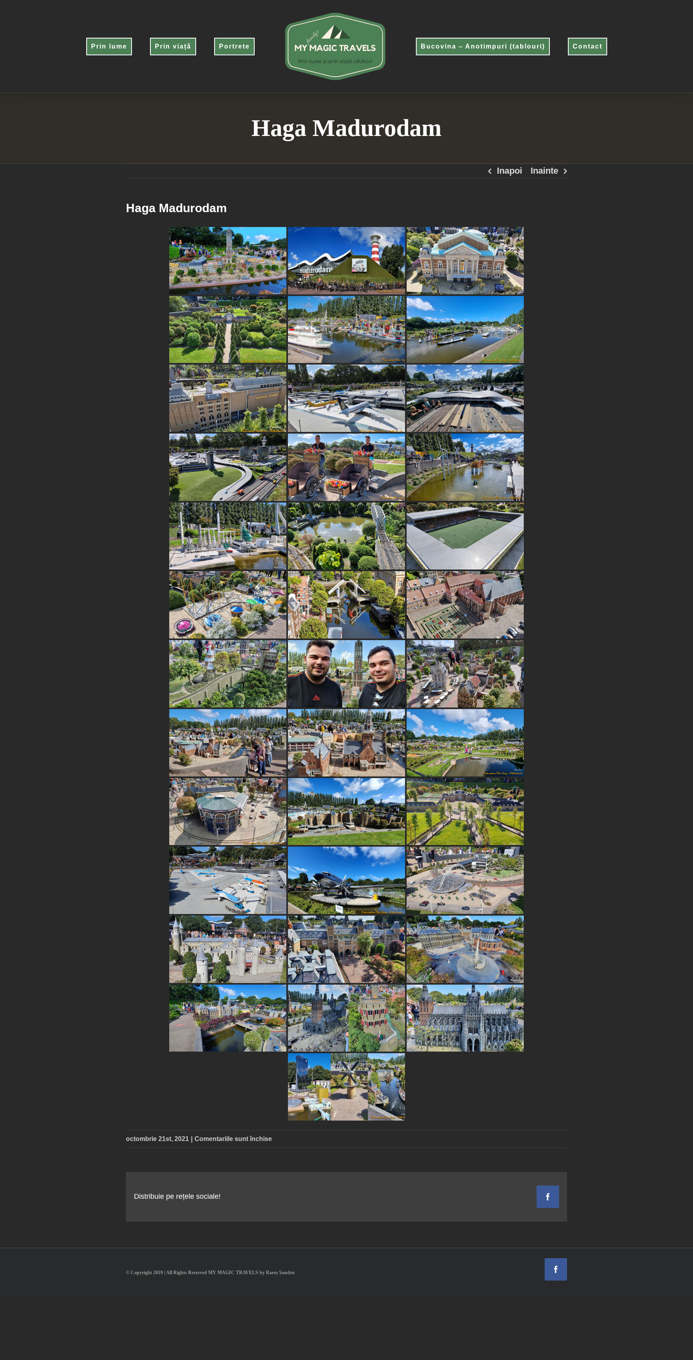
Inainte (544, 171)
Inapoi (509, 171)
